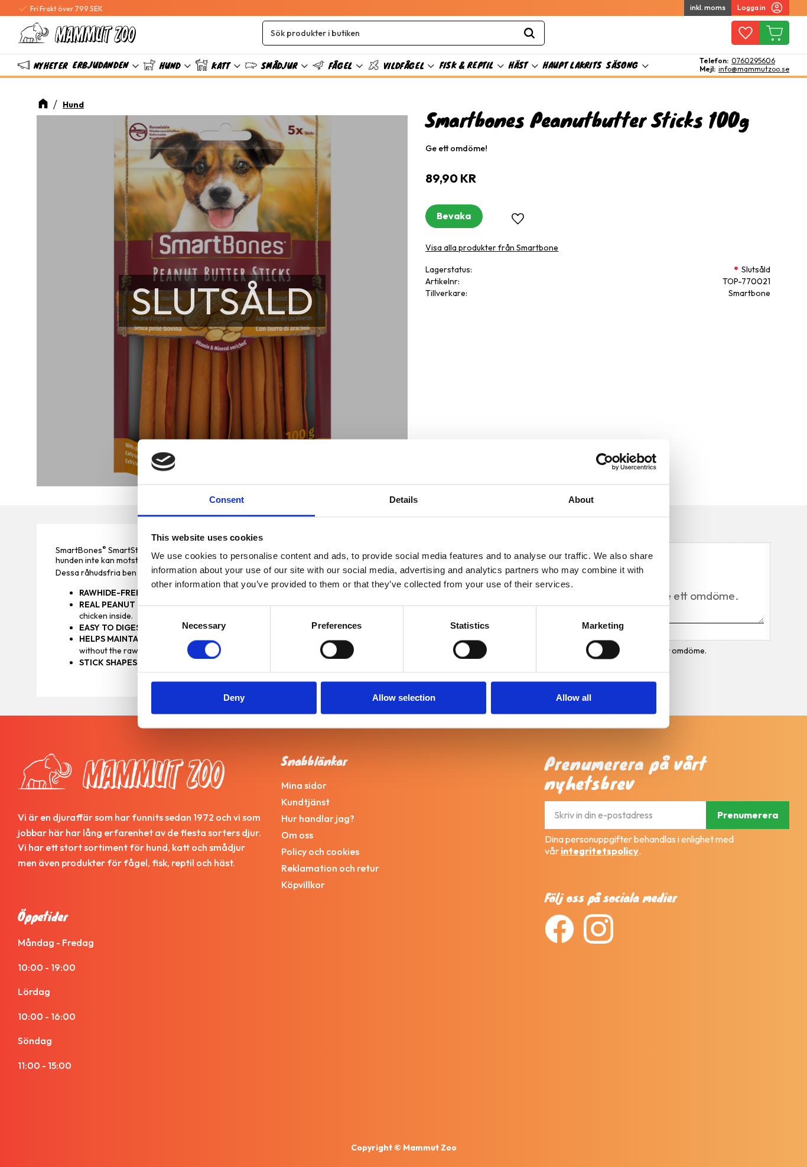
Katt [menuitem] (220, 65)
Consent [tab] (226, 500)
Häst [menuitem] (518, 64)
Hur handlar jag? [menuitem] (317, 818)
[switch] (337, 649)
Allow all (573, 698)
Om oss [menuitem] (297, 835)
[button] (745, 33)
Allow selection (403, 698)
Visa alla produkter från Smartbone (491, 247)
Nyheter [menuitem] (50, 65)
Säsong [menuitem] (622, 64)
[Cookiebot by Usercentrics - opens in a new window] (604, 461)
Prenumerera (747, 815)
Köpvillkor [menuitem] (303, 884)
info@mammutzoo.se (753, 69)
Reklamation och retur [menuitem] (330, 868)
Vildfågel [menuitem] (403, 65)
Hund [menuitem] (170, 65)
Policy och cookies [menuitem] (320, 851)
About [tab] (581, 500)
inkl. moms (707, 7)
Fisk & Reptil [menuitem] (467, 64)
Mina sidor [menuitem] (304, 785)
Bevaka (454, 216)
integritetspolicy (600, 851)
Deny (234, 698)
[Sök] (529, 33)
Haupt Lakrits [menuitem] (572, 64)
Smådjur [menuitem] (279, 65)
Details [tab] (403, 500)
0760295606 (753, 61)
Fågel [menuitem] (340, 65)
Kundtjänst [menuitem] (305, 802)
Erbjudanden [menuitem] (100, 64)
